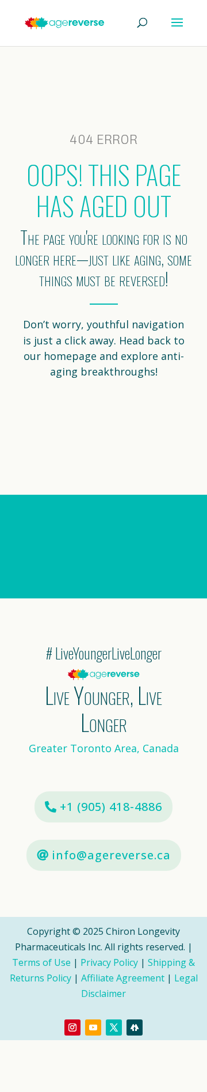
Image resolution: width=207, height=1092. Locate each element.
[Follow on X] (114, 1027)
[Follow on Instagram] (72, 1027)
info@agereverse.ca (111, 855)
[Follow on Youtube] (93, 1027)
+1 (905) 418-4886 (111, 806)
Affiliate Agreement (122, 978)
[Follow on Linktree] (134, 1027)
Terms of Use (42, 962)
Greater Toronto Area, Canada (104, 748)
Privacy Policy (109, 962)
